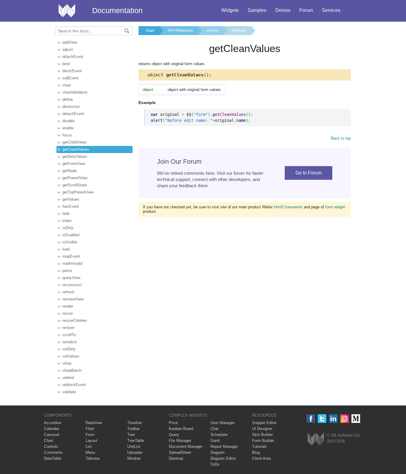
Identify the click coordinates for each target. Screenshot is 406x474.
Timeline (134, 423)
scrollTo (69, 335)
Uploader (134, 452)
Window (134, 458)
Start (150, 30)
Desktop (176, 458)
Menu (90, 452)
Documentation (117, 10)
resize (67, 313)
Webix (316, 439)
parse (67, 270)
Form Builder (263, 440)
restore (68, 327)
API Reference (180, 30)
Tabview (93, 458)
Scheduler (219, 434)
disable (68, 121)
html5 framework (288, 207)
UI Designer (262, 428)
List (89, 446)
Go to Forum (308, 172)
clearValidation (74, 92)
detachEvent (73, 113)
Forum (306, 10)
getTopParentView (78, 192)
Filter (90, 428)
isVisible (69, 242)
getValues (70, 199)
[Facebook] (310, 418)
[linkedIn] (333, 418)
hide (66, 213)
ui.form (212, 30)
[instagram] (344, 418)
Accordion (52, 423)
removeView (73, 299)
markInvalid (72, 263)
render (67, 306)
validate (69, 392)
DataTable (52, 458)
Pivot (173, 423)
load (66, 249)
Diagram (217, 452)
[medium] (356, 418)
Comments (53, 452)
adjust (67, 49)
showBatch (71, 370)
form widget (335, 207)
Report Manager (224, 446)
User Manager (222, 423)
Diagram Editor (223, 458)
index (67, 220)
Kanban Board (181, 428)
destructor (71, 106)
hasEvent (70, 206)
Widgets (230, 10)
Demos (282, 10)
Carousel (51, 434)
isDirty (67, 228)
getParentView (74, 178)
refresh (68, 292)
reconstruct (72, 285)
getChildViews (74, 142)
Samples (257, 10)
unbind (68, 377)
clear (66, 85)
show (66, 363)
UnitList (133, 446)
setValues (70, 356)
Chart (48, 440)
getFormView (73, 163)
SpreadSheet (180, 452)
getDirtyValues (74, 156)
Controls (51, 446)
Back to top (341, 138)
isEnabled (70, 235)
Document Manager (185, 446)
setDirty (69, 349)
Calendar (51, 428)
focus (67, 135)
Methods (239, 30)
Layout (91, 440)
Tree (131, 434)
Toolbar (133, 428)
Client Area (261, 458)
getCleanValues (75, 149)
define (67, 99)
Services (331, 10)
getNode (69, 171)
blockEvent (72, 71)
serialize (69, 342)
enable (68, 128)
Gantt (215, 440)
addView (69, 42)
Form (90, 434)
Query (174, 434)
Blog (256, 452)
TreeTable (135, 440)
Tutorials (259, 446)
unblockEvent (74, 384)
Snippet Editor (264, 423)
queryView (71, 277)
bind (66, 64)
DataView (94, 423)
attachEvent (72, 56)
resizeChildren (74, 320)
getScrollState (74, 185)
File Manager (180, 440)
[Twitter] (322, 418)
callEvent (70, 78)
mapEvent (71, 256)
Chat (214, 428)
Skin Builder (262, 434)
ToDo (214, 464)
